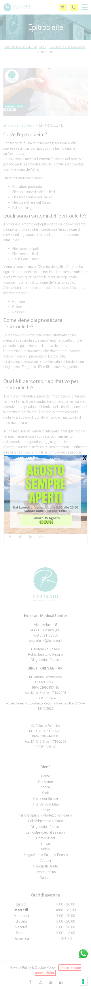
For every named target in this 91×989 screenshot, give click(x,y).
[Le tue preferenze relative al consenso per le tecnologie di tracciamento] (83, 981)
